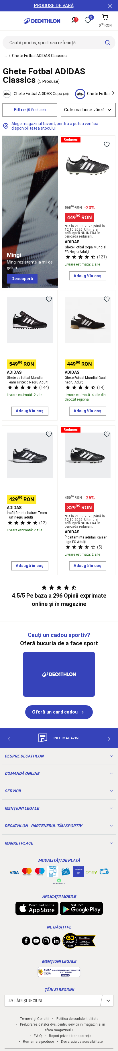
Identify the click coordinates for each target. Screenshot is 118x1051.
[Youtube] (36, 942)
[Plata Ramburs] (104, 873)
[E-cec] (78, 874)
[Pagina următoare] (109, 738)
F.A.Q (38, 1036)
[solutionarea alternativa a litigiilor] (59, 974)
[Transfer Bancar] (52, 874)
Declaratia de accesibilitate (82, 1042)
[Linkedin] (56, 942)
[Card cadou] (65, 873)
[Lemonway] (59, 881)
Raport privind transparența (70, 1036)
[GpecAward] (79, 946)
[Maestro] (40, 873)
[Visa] (14, 871)
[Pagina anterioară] (9, 738)
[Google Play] (81, 912)
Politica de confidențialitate (77, 1019)
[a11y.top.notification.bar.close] (109, 6)
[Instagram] (46, 942)
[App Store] (36, 912)
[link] (22, 279)
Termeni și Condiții (34, 1019)
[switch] (106, 144)
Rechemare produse (38, 1042)
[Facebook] (26, 942)
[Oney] (91, 871)
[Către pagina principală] (42, 21)
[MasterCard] (27, 873)
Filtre (30, 109)
